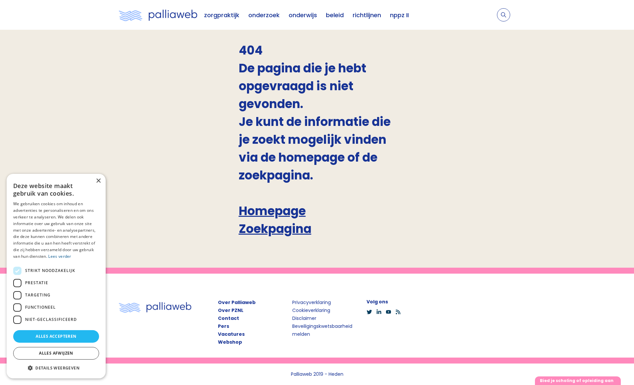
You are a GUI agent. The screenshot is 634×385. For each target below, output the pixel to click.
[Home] (158, 15)
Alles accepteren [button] (56, 336)
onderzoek (264, 15)
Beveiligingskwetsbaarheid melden (322, 330)
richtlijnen (367, 15)
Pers (223, 326)
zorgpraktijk (221, 15)
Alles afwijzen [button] (56, 353)
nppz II (399, 15)
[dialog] (56, 276)
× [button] (98, 180)
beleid (335, 15)
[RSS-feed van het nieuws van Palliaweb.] (400, 312)
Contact (228, 318)
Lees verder (59, 256)
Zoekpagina (275, 228)
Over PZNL (230, 310)
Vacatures (231, 334)
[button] (56, 368)
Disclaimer (304, 318)
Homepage (272, 211)
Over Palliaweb (237, 302)
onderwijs (303, 15)
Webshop (230, 342)
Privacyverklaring (311, 302)
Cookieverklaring (311, 310)
